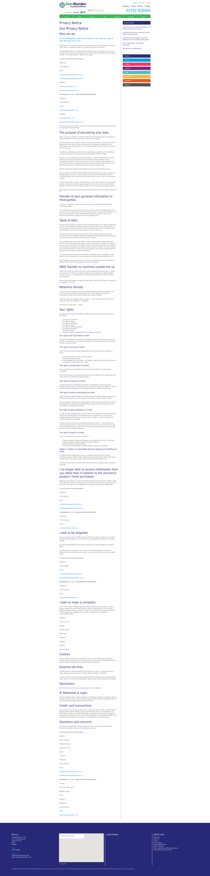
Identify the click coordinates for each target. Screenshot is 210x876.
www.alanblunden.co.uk (66, 118)
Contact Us (135, 2)
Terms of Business (158, 846)
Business (143, 17)
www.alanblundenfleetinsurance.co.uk (71, 122)
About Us (156, 839)
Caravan (66, 17)
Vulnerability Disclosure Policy (162, 850)
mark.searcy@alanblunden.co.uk (21, 857)
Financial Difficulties (159, 844)
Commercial (131, 17)
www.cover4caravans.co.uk (67, 86)
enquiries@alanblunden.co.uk (68, 110)
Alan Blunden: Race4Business (132, 48)
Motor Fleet (118, 17)
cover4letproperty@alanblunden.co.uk (71, 78)
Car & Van (92, 17)
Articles (155, 841)
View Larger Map (63, 863)
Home (105, 17)
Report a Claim (141, 2)
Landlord (79, 17)
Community (148, 2)
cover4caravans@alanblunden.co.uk (70, 74)
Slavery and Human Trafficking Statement (165, 848)
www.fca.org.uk (131, 868)
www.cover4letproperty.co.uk (68, 90)
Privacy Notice (157, 842)
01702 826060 (138, 10)
